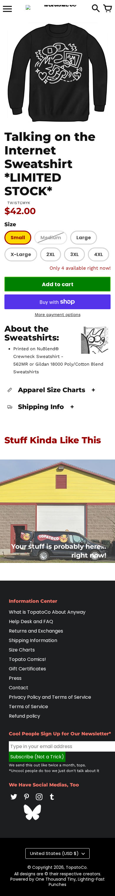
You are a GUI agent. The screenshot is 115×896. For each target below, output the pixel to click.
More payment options (57, 314)
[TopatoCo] (57, 7)
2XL (50, 254)
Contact (18, 687)
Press (15, 678)
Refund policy (24, 716)
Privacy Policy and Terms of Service (50, 697)
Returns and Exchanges (36, 631)
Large (83, 237)
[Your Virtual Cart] (107, 8)
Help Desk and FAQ (31, 621)
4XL (98, 254)
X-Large (21, 254)
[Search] (95, 8)
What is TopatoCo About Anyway (47, 612)
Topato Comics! (27, 659)
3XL (74, 254)
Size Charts (22, 649)
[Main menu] (7, 9)
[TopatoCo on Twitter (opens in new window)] (14, 800)
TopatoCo (76, 867)
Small (18, 237)
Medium (50, 237)
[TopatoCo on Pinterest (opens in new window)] (27, 800)
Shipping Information (33, 640)
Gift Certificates (27, 668)
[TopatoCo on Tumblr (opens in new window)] (52, 800)
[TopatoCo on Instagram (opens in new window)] (39, 800)
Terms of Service (28, 706)
